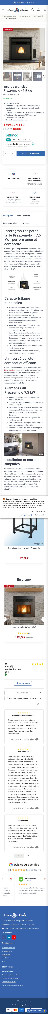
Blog (3, 961)
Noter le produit (23, 683)
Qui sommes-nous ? (8, 948)
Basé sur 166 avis (33, 870)
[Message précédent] (5, 2)
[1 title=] (19, 633)
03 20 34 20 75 (16, 925)
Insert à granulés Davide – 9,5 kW (24, 627)
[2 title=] (21, 633)
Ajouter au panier (32, 153)
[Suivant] (43, 76)
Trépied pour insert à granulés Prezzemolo (24, 548)
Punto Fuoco (14, 94)
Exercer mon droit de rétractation (12, 985)
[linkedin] (9, 937)
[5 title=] (27, 633)
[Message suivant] (43, 2)
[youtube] (14, 937)
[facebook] (4, 937)
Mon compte (6, 954)
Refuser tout (39, 515)
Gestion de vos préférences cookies (24, 1005)
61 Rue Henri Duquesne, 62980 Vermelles (24, 928)
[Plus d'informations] (33, 143)
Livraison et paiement (9, 982)
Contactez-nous (7, 951)
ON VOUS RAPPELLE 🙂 (37, 1011)
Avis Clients (5, 958)
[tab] (8, 216)
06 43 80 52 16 (29, 925)
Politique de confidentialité (10, 978)
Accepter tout (25, 515)
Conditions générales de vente (11, 975)
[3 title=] (23, 633)
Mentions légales (7, 971)
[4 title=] (25, 633)
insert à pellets (9, 370)
